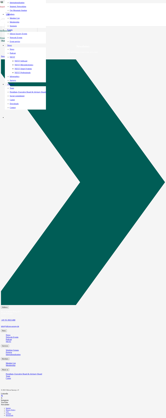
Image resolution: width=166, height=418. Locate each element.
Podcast (9, 339)
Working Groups (12, 350)
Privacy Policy (10, 410)
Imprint (8, 408)
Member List (11, 363)
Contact (8, 413)
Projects (9, 352)
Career (8, 378)
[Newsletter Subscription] (83, 182)
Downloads (9, 415)
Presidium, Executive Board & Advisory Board (24, 374)
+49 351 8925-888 (8, 320)
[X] (2, 396)
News (8, 335)
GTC (7, 412)
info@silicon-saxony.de (10, 326)
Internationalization (13, 354)
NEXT (8, 341)
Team (8, 376)
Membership (10, 365)
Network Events (12, 337)
